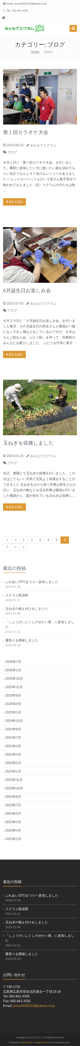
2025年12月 (14, 678)
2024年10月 (14, 721)
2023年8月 (13, 796)
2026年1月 (13, 670)
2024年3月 (13, 754)
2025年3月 (13, 704)
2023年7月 (13, 805)
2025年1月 (13, 712)
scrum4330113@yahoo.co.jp (31, 3)
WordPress (27, 1042)
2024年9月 (13, 729)
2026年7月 (13, 661)
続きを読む (15, 201)
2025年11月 (14, 687)
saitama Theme (42, 1042)
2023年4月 (13, 822)
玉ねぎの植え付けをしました (26, 608)
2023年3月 (13, 830)
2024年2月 (13, 763)
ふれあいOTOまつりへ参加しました (31, 582)
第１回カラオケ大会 (25, 132)
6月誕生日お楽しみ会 (27, 290)
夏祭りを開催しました (21, 640)
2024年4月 (13, 746)
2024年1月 (13, 771)
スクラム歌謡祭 (16, 595)
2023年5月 (13, 813)
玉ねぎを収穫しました (28, 442)
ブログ (12, 152)
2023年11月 (14, 780)
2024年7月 (13, 737)
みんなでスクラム (43, 145)
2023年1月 (13, 839)
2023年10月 (14, 788)
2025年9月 (13, 695)
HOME (35, 52)
